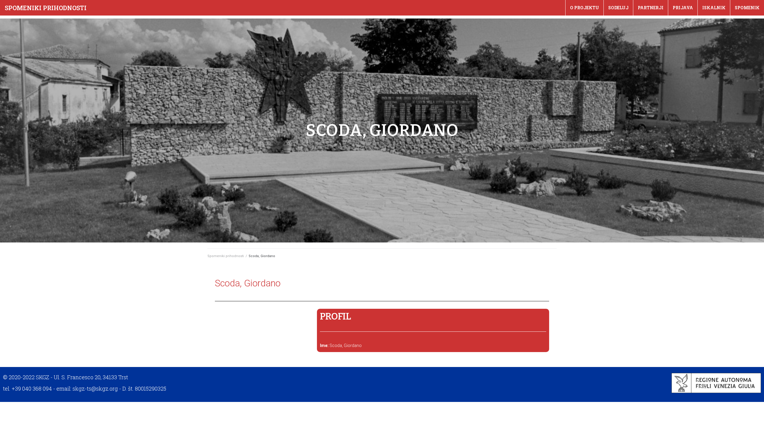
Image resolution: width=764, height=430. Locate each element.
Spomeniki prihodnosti (46, 8)
